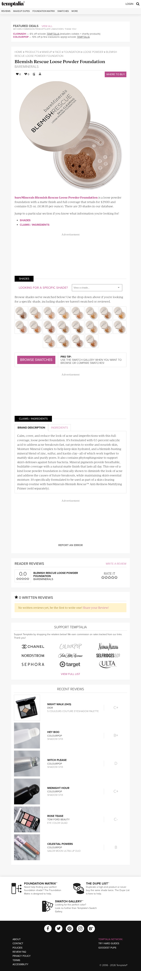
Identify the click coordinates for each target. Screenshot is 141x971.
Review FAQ (19, 951)
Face (58, 52)
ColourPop (21, 36)
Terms (16, 960)
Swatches (63, 11)
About (17, 939)
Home (18, 52)
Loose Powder (93, 52)
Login (129, 4)
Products (32, 52)
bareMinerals (27, 67)
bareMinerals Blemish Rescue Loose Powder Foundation (56, 197)
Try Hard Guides (108, 943)
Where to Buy (115, 74)
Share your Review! (96, 607)
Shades (25, 220)
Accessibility (20, 964)
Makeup (47, 52)
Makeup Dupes (21, 11)
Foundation (72, 52)
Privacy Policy (22, 956)
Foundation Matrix (43, 11)
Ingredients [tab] (59, 427)
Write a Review (116, 563)
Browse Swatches (36, 360)
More (75, 11)
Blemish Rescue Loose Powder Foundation (60, 61)
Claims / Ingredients (35, 225)
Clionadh (19, 33)
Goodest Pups (107, 947)
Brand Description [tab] (31, 427)
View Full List (70, 674)
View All (47, 26)
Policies (17, 947)
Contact (18, 943)
